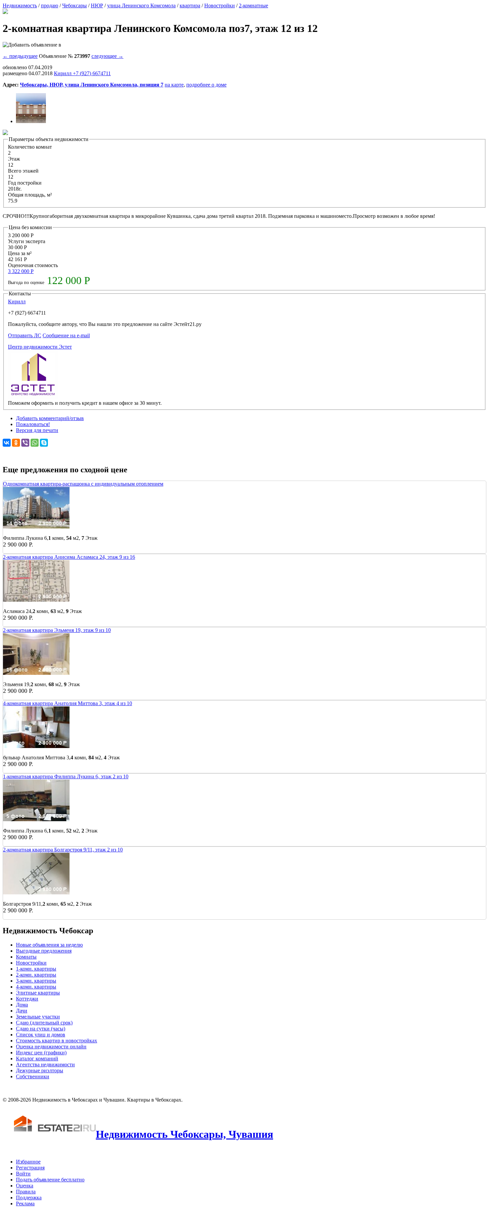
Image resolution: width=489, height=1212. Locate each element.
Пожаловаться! (33, 424)
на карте (174, 84)
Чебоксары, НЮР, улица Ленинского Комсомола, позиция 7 (91, 84)
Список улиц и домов (40, 1034)
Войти (23, 1173)
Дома (22, 1004)
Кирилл (17, 301)
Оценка (24, 1185)
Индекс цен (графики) (41, 1052)
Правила (26, 1191)
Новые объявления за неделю (49, 945)
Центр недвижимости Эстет (40, 347)
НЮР (97, 5)
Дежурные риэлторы (39, 1070)
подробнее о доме (206, 84)
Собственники (32, 1076)
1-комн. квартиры (36, 969)
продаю (49, 5)
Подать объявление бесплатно (50, 1179)
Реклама (25, 1203)
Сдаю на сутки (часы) (40, 1028)
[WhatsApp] (35, 443)
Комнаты (26, 957)
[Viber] (25, 443)
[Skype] (44, 443)
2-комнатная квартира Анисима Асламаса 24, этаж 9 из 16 (69, 557)
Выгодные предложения (44, 951)
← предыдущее (20, 56)
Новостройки (219, 5)
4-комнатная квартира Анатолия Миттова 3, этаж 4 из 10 (67, 703)
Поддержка (29, 1197)
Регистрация (30, 1167)
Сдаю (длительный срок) (44, 1022)
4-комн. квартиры (36, 986)
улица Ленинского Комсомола (141, 5)
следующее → (107, 56)
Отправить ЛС (24, 335)
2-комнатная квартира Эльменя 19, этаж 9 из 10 (57, 630)
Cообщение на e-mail (66, 335)
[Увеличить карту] (5, 133)
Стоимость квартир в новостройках (56, 1040)
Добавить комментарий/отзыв (50, 418)
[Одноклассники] (16, 443)
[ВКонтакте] (7, 443)
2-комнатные (253, 5)
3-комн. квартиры (36, 981)
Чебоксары (74, 5)
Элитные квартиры (38, 992)
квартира (190, 5)
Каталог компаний (37, 1058)
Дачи (21, 1010)
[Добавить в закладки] (32, 45)
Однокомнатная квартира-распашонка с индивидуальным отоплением (83, 484)
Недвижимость (20, 5)
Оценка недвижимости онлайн (51, 1046)
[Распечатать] (5, 12)
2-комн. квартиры (36, 975)
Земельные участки (38, 1016)
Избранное (28, 1161)
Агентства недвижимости (45, 1064)
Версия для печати (37, 430)
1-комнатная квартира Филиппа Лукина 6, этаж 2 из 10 (65, 776)
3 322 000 (21, 271)
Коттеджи (27, 998)
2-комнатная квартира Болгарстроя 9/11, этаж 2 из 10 (63, 849)
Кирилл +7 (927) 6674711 (82, 73)
